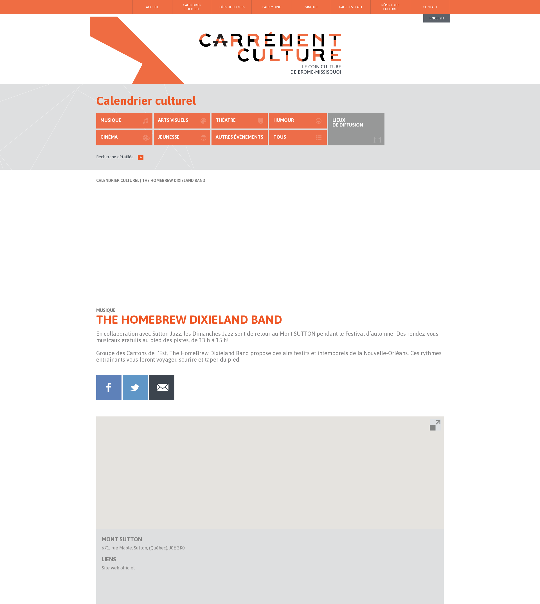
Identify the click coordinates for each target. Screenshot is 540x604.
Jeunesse (168, 137)
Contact (430, 7)
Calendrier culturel (117, 180)
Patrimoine (271, 7)
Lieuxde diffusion (347, 122)
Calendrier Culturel (192, 7)
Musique (110, 120)
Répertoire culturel (390, 7)
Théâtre (226, 120)
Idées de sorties (232, 7)
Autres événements (239, 137)
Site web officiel (118, 567)
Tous (279, 137)
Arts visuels (173, 120)
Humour (283, 120)
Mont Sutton (122, 539)
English (436, 18)
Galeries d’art (351, 7)
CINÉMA (109, 137)
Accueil (152, 7)
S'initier (311, 7)
